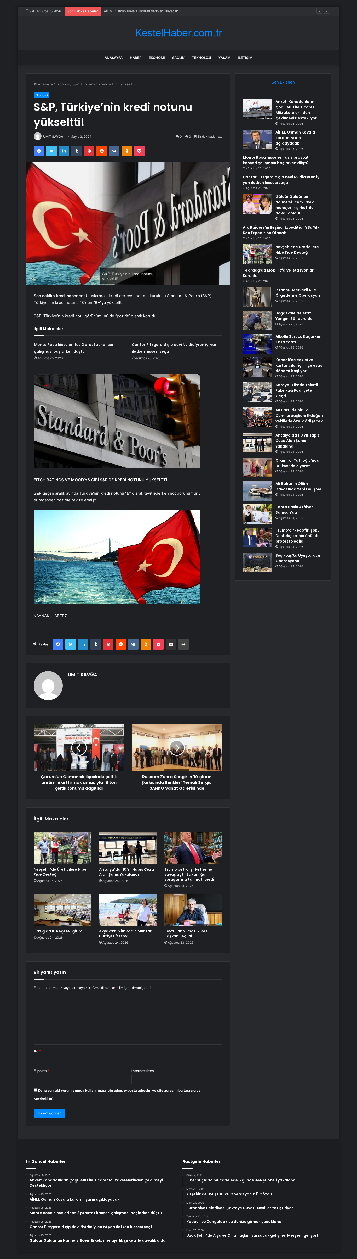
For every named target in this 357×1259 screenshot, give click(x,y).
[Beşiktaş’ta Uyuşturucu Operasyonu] (257, 562)
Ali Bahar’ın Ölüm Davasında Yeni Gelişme (298, 486)
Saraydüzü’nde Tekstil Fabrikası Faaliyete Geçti (296, 390)
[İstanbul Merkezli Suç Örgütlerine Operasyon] (257, 297)
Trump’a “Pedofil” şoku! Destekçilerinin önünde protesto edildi (298, 536)
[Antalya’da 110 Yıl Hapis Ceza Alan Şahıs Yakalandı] (128, 848)
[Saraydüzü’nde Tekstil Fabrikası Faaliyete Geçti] (257, 392)
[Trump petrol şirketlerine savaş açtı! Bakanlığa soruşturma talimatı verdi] (193, 848)
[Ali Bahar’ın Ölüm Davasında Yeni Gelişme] (257, 491)
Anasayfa (114, 58)
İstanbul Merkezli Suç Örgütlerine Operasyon (297, 292)
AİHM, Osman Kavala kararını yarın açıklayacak (295, 138)
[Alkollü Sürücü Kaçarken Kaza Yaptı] (257, 344)
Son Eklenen (283, 82)
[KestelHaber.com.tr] (178, 32)
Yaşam (224, 58)
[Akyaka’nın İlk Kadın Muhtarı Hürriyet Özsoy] (128, 910)
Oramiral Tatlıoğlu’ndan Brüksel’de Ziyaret (298, 463)
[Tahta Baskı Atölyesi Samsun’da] (257, 514)
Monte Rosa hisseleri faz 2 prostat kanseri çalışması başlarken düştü (159, 11)
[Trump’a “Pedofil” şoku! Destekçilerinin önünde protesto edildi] (257, 537)
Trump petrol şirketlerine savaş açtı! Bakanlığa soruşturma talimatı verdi (189, 874)
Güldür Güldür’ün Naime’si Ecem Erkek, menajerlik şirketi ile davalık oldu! (295, 205)
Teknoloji (201, 58)
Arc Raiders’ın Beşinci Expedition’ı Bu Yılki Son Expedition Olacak (281, 230)
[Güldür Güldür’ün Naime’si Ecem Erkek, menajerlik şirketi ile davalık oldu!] (257, 204)
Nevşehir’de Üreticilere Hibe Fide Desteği (60, 872)
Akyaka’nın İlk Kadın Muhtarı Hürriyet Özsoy (126, 934)
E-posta (41, 1071)
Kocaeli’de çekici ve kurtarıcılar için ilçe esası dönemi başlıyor (299, 365)
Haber (135, 58)
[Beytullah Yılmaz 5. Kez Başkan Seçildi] (193, 910)
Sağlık (178, 58)
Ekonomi (157, 58)
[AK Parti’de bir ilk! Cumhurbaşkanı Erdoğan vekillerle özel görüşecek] (257, 417)
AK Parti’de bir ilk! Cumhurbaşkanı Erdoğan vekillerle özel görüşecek (299, 415)
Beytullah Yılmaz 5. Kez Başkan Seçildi (186, 934)
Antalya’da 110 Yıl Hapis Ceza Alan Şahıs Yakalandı (126, 872)
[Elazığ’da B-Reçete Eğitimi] (62, 910)
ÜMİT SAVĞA (53, 137)
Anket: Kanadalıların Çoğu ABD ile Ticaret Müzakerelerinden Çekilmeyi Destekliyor (296, 110)
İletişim (245, 58)
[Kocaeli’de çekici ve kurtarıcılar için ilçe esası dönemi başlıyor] (257, 367)
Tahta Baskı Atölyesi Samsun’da (295, 509)
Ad (37, 1051)
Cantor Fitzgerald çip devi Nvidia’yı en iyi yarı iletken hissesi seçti (281, 179)
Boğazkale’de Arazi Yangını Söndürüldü (294, 316)
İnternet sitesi (143, 1071)
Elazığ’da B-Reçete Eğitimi (58, 931)
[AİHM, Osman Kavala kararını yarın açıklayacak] (257, 139)
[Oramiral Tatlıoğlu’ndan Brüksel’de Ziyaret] (257, 467)
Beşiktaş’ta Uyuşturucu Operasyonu (297, 558)
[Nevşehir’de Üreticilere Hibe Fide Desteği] (62, 848)
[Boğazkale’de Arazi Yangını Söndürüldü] (257, 320)
